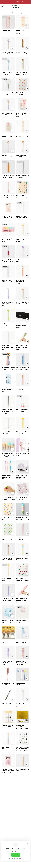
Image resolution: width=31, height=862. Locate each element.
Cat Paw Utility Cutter (6, 31)
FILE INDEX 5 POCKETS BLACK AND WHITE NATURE (22, 748)
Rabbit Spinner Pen (22, 831)
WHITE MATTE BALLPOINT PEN (6, 346)
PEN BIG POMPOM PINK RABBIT (21, 599)
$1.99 (25, 54)
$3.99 (18, 34)
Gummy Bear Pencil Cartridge (22, 518)
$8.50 (27, 728)
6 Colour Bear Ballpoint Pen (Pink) (22, 662)
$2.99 (8, 54)
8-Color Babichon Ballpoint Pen (7, 662)
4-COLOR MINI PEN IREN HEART (7, 498)
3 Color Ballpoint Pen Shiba (8, 559)
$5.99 (3, 241)
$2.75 (10, 32)
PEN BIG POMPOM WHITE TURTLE (21, 346)
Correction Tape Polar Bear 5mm (7, 388)
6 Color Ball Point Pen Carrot (8, 176)
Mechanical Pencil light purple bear (7, 832)
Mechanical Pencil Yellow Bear (7, 432)
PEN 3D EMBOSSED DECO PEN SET (7, 476)
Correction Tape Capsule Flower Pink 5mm (8, 770)
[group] (15, 2)
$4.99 (26, 137)
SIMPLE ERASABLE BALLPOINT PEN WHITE (22, 217)
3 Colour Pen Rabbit (8, 196)
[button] (25, 6)
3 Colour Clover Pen (8, 324)
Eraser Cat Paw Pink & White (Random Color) (22, 114)
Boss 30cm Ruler (7, 703)
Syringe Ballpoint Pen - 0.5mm (8, 260)
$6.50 (10, 813)
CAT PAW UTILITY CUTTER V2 (7, 217)
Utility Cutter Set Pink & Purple (8, 368)
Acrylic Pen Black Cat (22, 175)
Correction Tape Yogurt (7, 136)
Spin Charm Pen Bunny (6, 156)
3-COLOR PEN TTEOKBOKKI (20, 281)
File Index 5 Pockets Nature (22, 196)
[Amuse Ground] (15, 6)
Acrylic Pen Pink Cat (22, 538)
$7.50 (6, 457)
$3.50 (25, 116)
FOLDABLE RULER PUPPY (6, 281)
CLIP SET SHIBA (6, 641)
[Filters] (29, 13)
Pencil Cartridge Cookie (21, 53)
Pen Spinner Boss (21, 811)
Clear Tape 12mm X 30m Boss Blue (22, 476)
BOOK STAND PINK (21, 497)
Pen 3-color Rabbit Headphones (7, 303)
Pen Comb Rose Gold (8, 683)
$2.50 (21, 157)
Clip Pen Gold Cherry (22, 388)
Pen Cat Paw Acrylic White (22, 791)
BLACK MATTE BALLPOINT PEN (20, 704)
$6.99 (21, 94)
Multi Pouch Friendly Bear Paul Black (22, 324)
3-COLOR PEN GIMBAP (8, 791)
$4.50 (18, 685)
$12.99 (21, 499)
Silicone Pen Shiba (21, 155)
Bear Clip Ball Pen (7, 113)
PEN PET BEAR (5, 747)
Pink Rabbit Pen (21, 621)
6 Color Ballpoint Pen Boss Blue (22, 368)
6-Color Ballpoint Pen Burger (22, 303)
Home (3, 13)
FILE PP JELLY (5, 518)
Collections (9, 13)
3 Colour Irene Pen (21, 432)
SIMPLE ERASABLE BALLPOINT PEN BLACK (8, 410)
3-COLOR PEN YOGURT (20, 136)
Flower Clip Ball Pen (7, 72)
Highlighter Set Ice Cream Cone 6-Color (8, 454)
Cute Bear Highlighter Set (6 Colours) (8, 239)
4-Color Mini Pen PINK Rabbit (22, 454)
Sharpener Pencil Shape (7, 812)
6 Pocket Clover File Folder (8, 538)
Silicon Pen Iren (6, 578)
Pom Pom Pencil (21, 683)
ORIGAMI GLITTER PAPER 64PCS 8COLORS (21, 726)
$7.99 (10, 727)
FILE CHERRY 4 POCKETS (20, 579)
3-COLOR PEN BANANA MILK (20, 239)
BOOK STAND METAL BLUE (7, 621)
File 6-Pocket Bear (21, 93)
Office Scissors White (8, 93)
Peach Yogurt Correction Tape (21, 31)
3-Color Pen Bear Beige (21, 73)
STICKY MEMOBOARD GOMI (8, 726)
